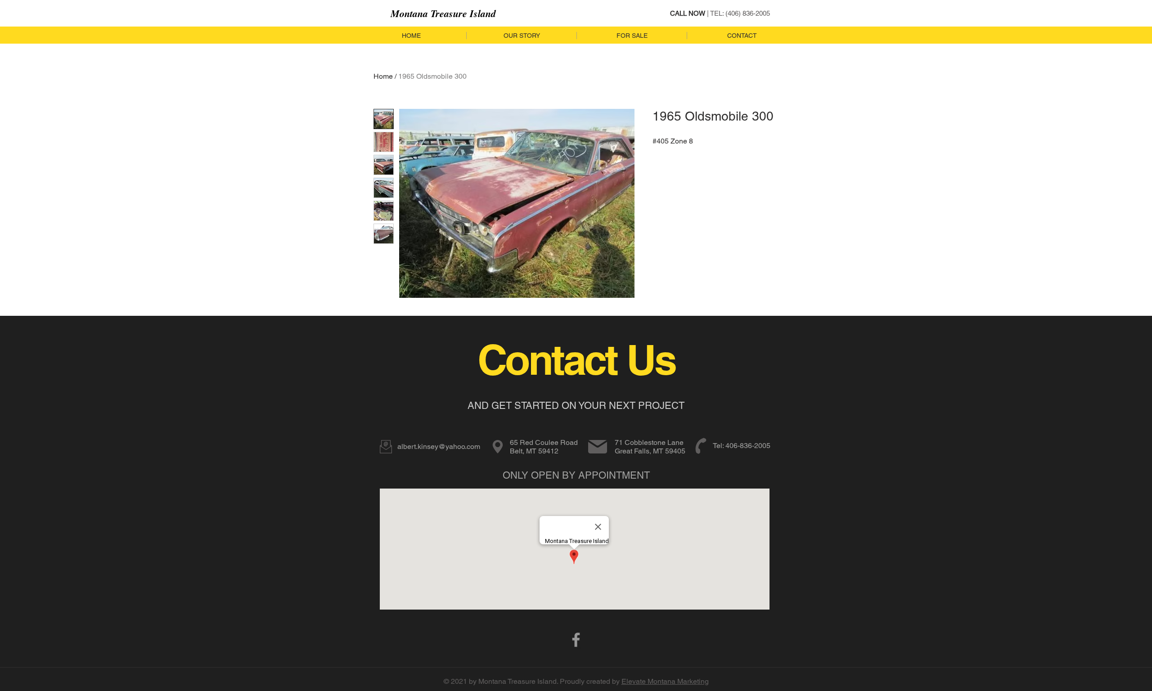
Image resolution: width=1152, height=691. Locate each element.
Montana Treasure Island (443, 13)
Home (383, 76)
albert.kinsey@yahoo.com (438, 446)
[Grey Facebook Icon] (576, 639)
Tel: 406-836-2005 (741, 445)
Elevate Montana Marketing (665, 681)
